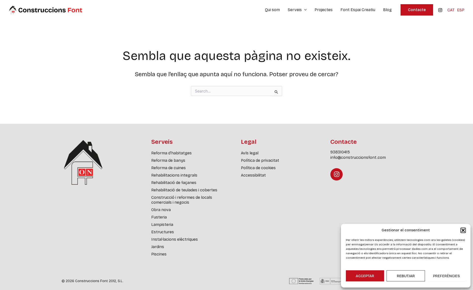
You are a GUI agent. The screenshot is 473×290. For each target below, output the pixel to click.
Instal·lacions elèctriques (174, 239)
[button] (463, 230)
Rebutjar (406, 276)
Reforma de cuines (168, 167)
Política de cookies (258, 167)
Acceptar (365, 276)
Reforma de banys (168, 160)
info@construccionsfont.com (358, 157)
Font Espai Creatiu (357, 9)
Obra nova (161, 209)
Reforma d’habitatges (171, 153)
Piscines (159, 254)
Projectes (324, 9)
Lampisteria (162, 224)
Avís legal (249, 153)
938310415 (340, 152)
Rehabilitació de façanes (173, 182)
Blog (387, 9)
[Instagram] (440, 10)
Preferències (446, 276)
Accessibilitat (253, 175)
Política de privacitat (260, 160)
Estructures (162, 232)
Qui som (272, 9)
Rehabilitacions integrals (174, 175)
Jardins (157, 246)
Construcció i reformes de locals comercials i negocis (181, 200)
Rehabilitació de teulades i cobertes (184, 190)
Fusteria (159, 217)
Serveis (295, 9)
